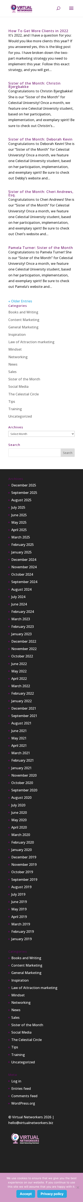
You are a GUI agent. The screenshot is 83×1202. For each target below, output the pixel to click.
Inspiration (17, 334)
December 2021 (23, 708)
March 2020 (20, 834)
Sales (12, 371)
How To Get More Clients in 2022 (38, 31)
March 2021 (20, 753)
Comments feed (24, 1096)
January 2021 (21, 768)
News (12, 364)
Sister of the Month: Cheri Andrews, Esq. (40, 193)
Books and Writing (23, 312)
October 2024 (22, 574)
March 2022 (20, 686)
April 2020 (19, 827)
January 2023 (21, 634)
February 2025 (22, 544)
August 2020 (21, 797)
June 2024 (19, 604)
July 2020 (18, 805)
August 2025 (21, 500)
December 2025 (23, 485)
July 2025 (18, 507)
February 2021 (22, 760)
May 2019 (19, 909)
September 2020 (24, 790)
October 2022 (22, 656)
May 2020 (19, 820)
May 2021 (19, 738)
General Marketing (23, 327)
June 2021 (19, 730)
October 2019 (22, 872)
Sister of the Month (24, 379)
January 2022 (21, 701)
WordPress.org (23, 1103)
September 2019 (24, 879)
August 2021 (21, 723)
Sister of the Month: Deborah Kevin (40, 139)
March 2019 (20, 924)
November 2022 (24, 648)
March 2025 (20, 537)
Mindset (15, 349)
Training (15, 409)
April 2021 (19, 745)
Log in (16, 1081)
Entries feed (21, 1088)
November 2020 (24, 775)
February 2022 (22, 693)
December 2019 (23, 857)
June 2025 (19, 515)
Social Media (18, 386)
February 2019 (22, 931)
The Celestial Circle (23, 394)
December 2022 (23, 641)
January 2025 (21, 552)
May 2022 (19, 671)
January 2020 (21, 849)
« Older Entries (20, 301)
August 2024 (21, 589)
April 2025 (19, 529)
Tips (11, 401)
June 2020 (19, 812)
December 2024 (23, 559)
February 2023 (22, 626)
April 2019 (19, 916)
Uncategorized (20, 416)
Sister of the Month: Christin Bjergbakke (34, 85)
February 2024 (22, 611)
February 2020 (22, 842)
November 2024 (24, 567)
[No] (78, 1187)
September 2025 (24, 492)
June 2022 (19, 663)
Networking (18, 357)
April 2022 (19, 678)
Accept (26, 1194)
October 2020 (22, 782)
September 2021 (24, 715)
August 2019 (21, 887)
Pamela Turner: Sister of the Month (40, 247)
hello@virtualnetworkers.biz (30, 1122)
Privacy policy (52, 1194)
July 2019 (18, 894)
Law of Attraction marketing (31, 342)
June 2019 (19, 901)
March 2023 (20, 619)
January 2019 (21, 939)
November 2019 (24, 864)
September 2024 (24, 581)
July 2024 (18, 596)
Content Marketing (23, 319)
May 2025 (19, 522)
